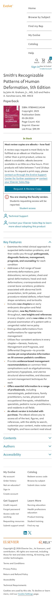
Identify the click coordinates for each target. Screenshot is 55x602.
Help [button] (31, 53)
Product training (35, 517)
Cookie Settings (25, 594)
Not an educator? (11, 485)
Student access (28, 208)
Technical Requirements (14, 585)
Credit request (10, 505)
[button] (27, 242)
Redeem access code (37, 476)
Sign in (6, 489)
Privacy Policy (10, 569)
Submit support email (13, 525)
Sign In (35, 66)
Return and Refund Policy (15, 574)
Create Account (46, 69)
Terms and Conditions (14, 563)
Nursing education (37, 505)
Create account (10, 494)
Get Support (10, 500)
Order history (9, 480)
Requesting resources (13, 521)
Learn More (34, 500)
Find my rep (33, 525)
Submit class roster (37, 485)
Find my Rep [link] (35, 26)
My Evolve (9, 472)
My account (9, 476)
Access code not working (11, 515)
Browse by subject (36, 480)
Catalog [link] (33, 44)
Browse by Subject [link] (39, 17)
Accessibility (9, 579)
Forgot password (11, 509)
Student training (35, 521)
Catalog (32, 472)
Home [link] (32, 8)
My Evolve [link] (34, 35)
